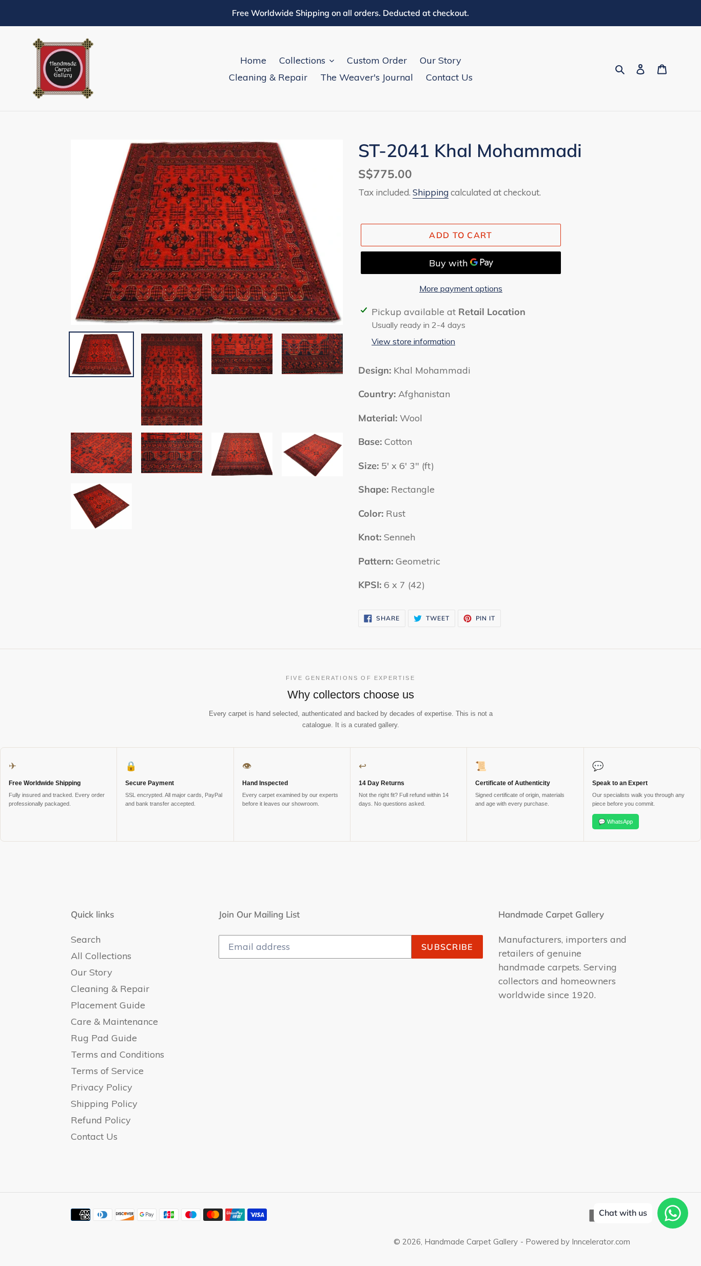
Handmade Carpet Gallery (471, 1241)
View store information (413, 341)
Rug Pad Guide (104, 1038)
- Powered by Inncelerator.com (575, 1241)
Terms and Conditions (117, 1054)
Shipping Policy (104, 1103)
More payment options (460, 288)
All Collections (101, 956)
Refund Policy (101, 1120)
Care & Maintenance (114, 1021)
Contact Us (94, 1136)
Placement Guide (108, 1005)
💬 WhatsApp (615, 822)
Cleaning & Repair (110, 989)
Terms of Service (107, 1071)
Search (86, 939)
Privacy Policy (101, 1087)
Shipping (431, 192)
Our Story (91, 972)
